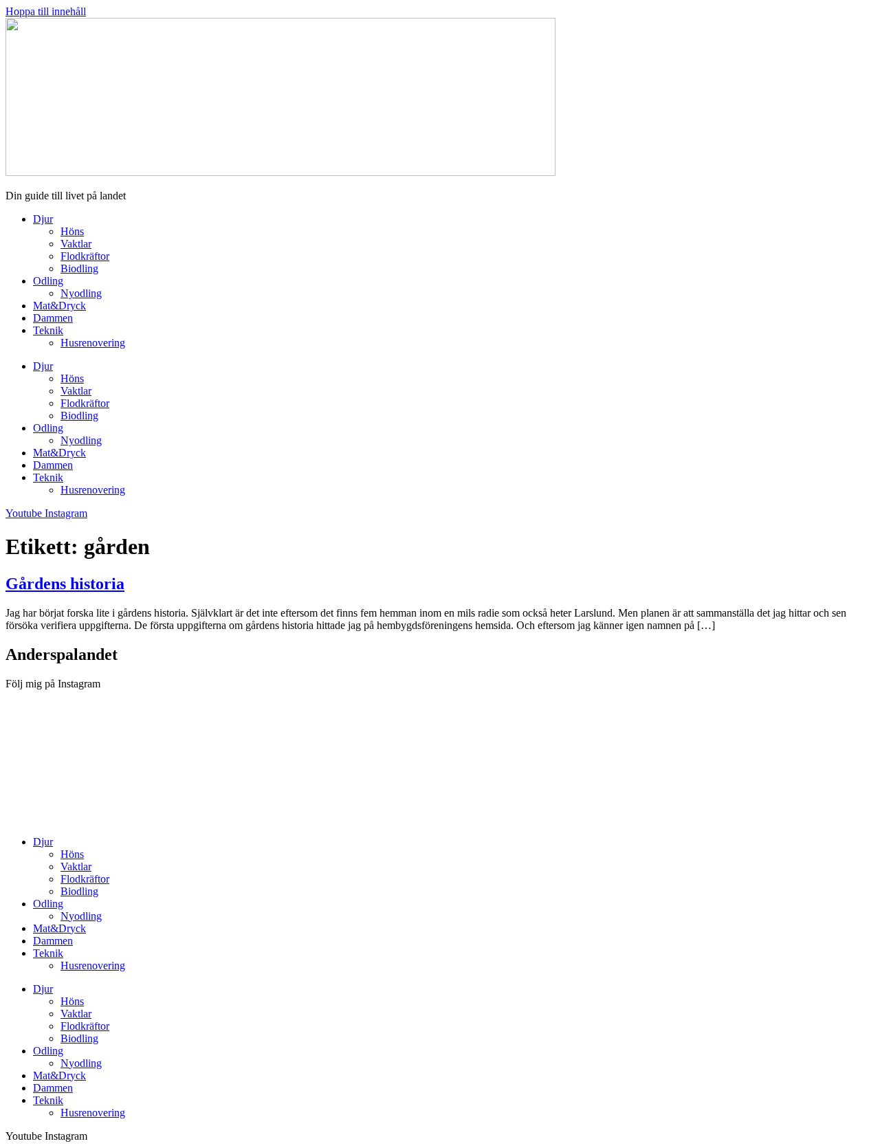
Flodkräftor (84, 256)
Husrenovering (92, 343)
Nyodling (81, 293)
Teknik (48, 330)
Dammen (53, 318)
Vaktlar (75, 244)
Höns (72, 231)
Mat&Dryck (59, 305)
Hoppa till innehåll (46, 11)
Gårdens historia (65, 584)
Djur (43, 219)
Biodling (79, 268)
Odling (48, 281)
